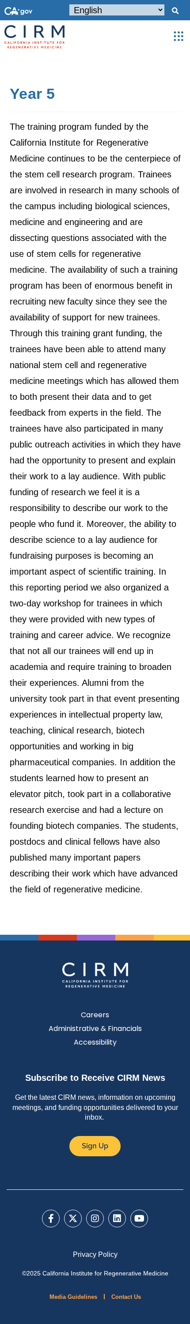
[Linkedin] (117, 1218)
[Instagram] (95, 1218)
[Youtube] (139, 1218)
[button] (175, 11)
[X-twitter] (73, 1218)
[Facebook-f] (51, 1218)
